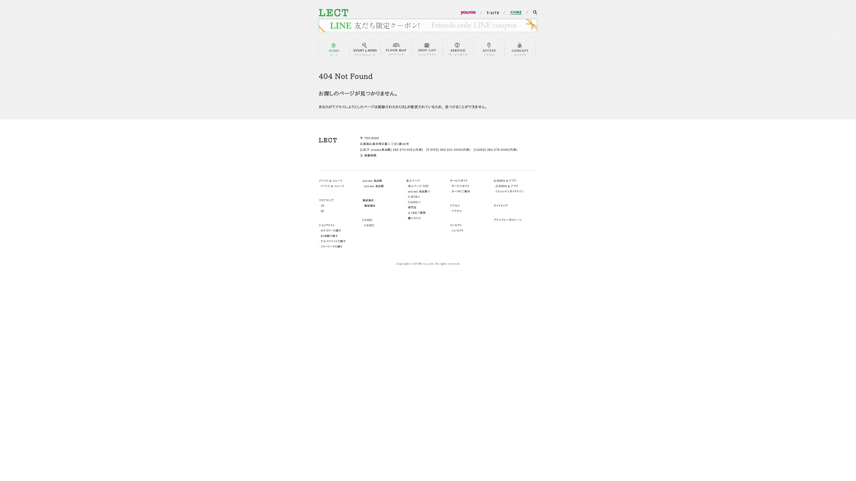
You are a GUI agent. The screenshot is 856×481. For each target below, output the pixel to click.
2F (322, 211)
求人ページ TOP (418, 186)
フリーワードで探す (332, 246)
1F (322, 205)
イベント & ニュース (331, 180)
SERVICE (458, 49)
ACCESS (489, 49)
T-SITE (413, 196)
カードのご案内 (461, 191)
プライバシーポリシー (506, 219)
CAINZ (367, 219)
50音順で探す (329, 235)
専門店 (412, 207)
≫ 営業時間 (368, 155)
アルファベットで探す (333, 241)
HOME (334, 49)
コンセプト (456, 225)
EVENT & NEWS (365, 49)
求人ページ (413, 180)
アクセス (455, 205)
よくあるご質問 (417, 212)
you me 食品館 (372, 180)
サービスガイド (458, 180)
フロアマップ (326, 200)
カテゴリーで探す (331, 230)
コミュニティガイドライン (509, 191)
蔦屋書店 (368, 200)
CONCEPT (520, 49)
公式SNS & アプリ (505, 180)
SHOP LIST (427, 49)
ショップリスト (327, 225)
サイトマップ (501, 205)
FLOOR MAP (396, 49)
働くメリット (414, 218)
